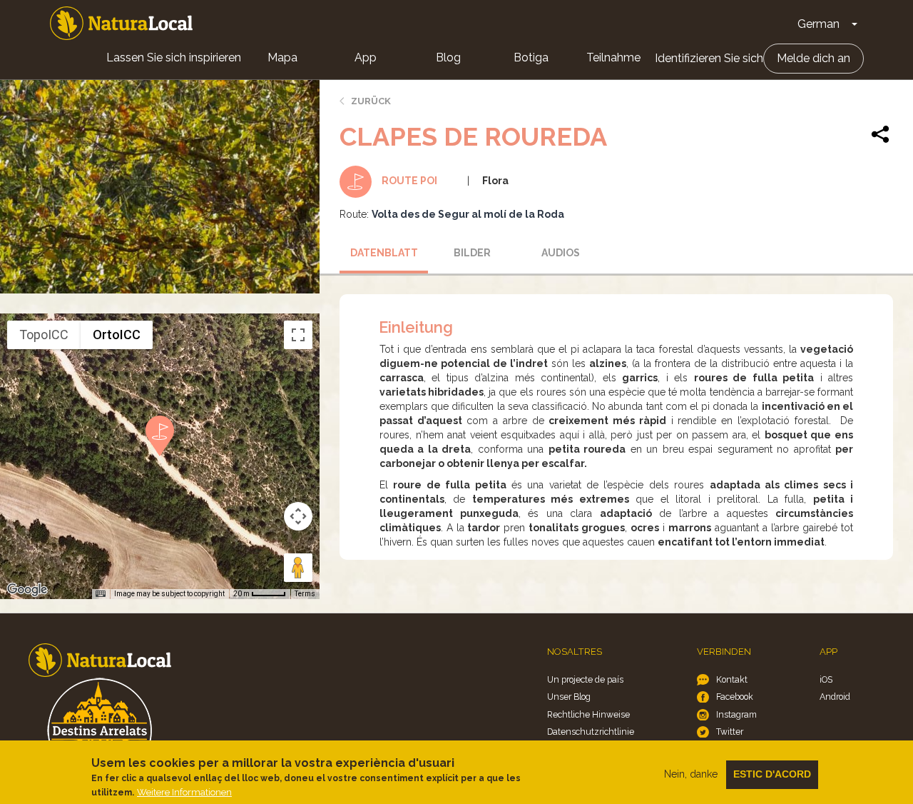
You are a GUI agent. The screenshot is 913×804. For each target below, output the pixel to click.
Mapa (282, 57)
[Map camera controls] (298, 516)
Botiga (531, 57)
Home (121, 23)
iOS (826, 679)
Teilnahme (613, 57)
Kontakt (732, 679)
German (818, 24)
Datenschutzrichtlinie (590, 731)
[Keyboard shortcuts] (101, 594)
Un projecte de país (585, 679)
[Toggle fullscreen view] (298, 335)
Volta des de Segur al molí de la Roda (468, 214)
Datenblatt (384, 252)
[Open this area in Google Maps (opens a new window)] (27, 590)
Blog (448, 57)
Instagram (736, 714)
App (366, 57)
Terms (305, 594)
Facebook (734, 696)
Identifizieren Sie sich (709, 58)
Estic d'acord (772, 774)
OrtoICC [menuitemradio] (117, 334)
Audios (560, 252)
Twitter (729, 731)
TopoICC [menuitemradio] (43, 334)
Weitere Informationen (184, 792)
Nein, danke (691, 774)
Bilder (472, 252)
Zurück (371, 101)
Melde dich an (813, 58)
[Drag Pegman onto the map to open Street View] (298, 567)
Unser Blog (569, 696)
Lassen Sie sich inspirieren (173, 57)
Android (835, 696)
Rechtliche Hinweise (588, 714)
